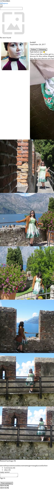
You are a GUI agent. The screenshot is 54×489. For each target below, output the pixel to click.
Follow (33, 49)
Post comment (6, 483)
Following (42, 49)
